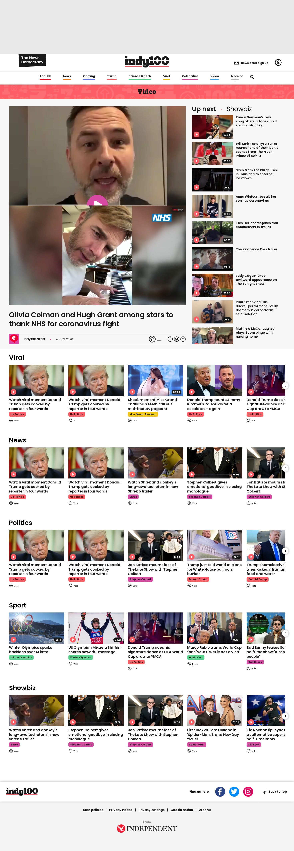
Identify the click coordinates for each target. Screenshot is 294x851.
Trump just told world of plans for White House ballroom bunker (214, 569)
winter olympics (21, 657)
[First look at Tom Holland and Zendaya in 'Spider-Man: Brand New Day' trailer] (214, 710)
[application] (97, 255)
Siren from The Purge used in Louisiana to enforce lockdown (257, 174)
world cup (196, 657)
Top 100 (45, 76)
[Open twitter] (234, 792)
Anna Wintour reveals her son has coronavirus (256, 198)
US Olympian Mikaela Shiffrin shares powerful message (94, 650)
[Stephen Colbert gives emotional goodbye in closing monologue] (214, 462)
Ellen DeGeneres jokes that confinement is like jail (257, 225)
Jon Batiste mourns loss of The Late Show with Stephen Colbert (153, 569)
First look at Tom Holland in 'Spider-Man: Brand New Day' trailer (213, 734)
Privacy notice (120, 810)
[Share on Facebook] (170, 339)
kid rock (253, 744)
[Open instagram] (248, 792)
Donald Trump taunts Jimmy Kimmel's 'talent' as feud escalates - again (213, 404)
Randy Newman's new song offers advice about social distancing (256, 121)
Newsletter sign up (254, 63)
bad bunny (255, 662)
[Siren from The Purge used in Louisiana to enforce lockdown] (212, 179)
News (67, 76)
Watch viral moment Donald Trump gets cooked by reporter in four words (35, 404)
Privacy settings (151, 810)
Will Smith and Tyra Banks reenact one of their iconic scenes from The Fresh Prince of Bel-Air (257, 149)
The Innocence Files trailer (257, 249)
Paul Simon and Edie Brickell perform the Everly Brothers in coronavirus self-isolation (257, 308)
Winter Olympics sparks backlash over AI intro (30, 650)
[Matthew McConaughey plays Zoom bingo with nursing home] (212, 338)
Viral (166, 76)
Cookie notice (182, 810)
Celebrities (190, 76)
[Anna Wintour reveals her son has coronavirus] (212, 206)
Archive (205, 810)
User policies (93, 810)
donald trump (198, 579)
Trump (112, 76)
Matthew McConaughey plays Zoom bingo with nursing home (255, 332)
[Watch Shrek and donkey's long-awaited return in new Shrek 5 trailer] (155, 462)
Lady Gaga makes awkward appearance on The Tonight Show (256, 279)
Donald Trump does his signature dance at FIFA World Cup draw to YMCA (155, 652)
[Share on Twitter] (176, 339)
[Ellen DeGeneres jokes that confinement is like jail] (212, 232)
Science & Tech (140, 76)
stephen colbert (200, 497)
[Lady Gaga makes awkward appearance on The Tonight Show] (212, 285)
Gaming (89, 76)
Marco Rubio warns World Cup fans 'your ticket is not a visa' (214, 650)
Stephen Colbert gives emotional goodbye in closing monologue (214, 487)
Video (214, 76)
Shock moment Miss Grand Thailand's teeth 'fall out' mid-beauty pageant (152, 404)
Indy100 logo (147, 61)
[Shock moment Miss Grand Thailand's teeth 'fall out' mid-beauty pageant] (155, 380)
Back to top (277, 792)
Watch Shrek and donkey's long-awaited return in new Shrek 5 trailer (153, 487)
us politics (17, 414)
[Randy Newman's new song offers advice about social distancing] (212, 127)
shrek (133, 497)
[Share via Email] (183, 339)
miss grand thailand (143, 414)
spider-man (196, 744)
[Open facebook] (220, 792)
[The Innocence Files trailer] (212, 259)
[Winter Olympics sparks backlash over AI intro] (36, 628)
